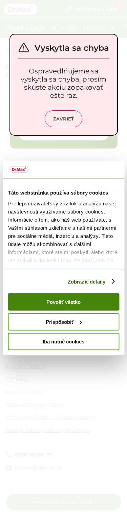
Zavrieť (63, 118)
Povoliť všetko (63, 302)
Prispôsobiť (60, 321)
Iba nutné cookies (63, 341)
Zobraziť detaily (87, 281)
